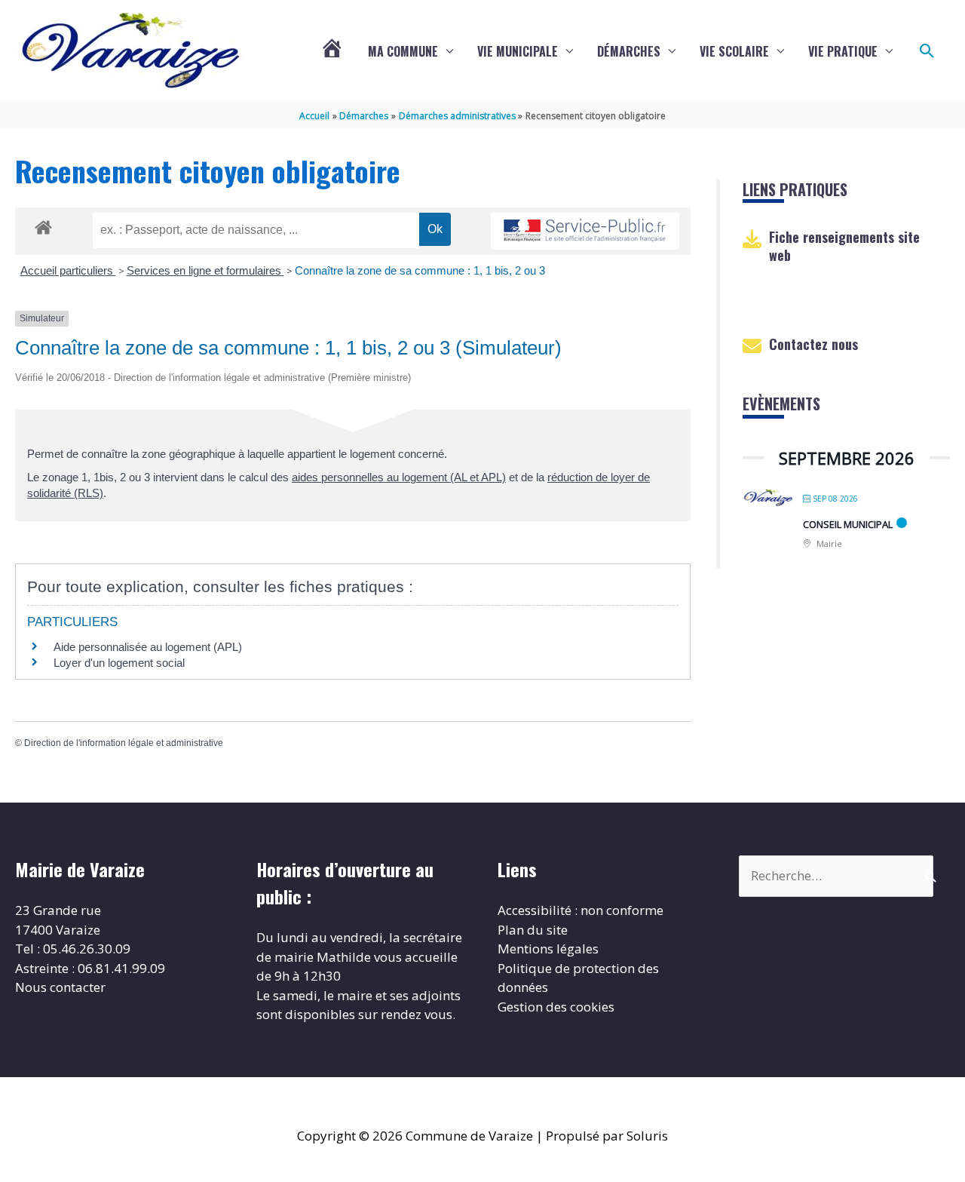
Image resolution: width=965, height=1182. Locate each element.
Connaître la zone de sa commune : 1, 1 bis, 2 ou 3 (420, 270)
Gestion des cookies (556, 1006)
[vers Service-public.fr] (585, 231)
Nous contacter (60, 987)
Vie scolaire (734, 51)
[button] (927, 51)
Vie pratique (843, 51)
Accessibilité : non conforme (580, 910)
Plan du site (533, 929)
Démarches (628, 51)
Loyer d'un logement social (119, 662)
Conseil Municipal (848, 524)
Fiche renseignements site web (844, 245)
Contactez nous (813, 344)
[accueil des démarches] (43, 225)
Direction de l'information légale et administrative (123, 743)
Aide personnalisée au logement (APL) (148, 646)
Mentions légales (548, 948)
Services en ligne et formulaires (205, 270)
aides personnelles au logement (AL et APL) (399, 477)
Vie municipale (517, 51)
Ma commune (403, 51)
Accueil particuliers (68, 270)
